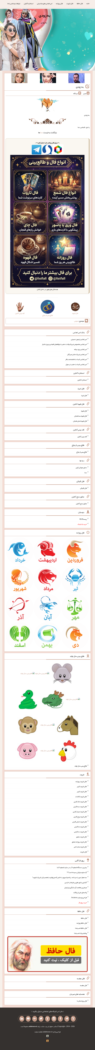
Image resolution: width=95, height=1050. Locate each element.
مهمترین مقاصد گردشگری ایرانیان (75, 887)
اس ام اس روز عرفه (80, 349)
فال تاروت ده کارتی (80, 831)
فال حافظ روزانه (82, 923)
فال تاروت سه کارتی (80, 806)
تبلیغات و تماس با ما (13, 3)
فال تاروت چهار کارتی (80, 811)
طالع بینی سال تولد (80, 766)
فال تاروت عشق (81, 836)
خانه (87, 3)
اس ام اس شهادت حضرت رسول (76, 364)
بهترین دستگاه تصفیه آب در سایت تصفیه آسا (72, 867)
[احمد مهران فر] (76, 78)
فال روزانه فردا (82, 1001)
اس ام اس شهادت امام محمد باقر (76, 359)
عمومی (76, 321)
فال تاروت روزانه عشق (79, 841)
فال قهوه (84, 411)
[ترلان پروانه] (48, 78)
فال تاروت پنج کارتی (80, 816)
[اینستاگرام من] (53, 1019)
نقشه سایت (38, 1031)
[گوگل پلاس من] (34, 1019)
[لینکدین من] (21, 1019)
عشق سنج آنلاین (81, 503)
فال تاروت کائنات (81, 796)
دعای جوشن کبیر (81, 467)
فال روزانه (59, 3)
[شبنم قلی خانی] (19, 78)
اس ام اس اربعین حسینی (79, 339)
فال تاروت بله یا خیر (80, 846)
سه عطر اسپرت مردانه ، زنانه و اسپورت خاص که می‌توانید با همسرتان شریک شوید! (59, 877)
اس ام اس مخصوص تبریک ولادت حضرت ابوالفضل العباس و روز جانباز (64, 344)
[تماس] (47, 1019)
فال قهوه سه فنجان (80, 416)
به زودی (44, 15)
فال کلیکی (83, 488)
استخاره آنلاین (28, 3)
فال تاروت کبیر (82, 786)
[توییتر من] (41, 1019)
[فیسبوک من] (60, 1019)
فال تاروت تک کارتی (80, 801)
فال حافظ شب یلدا (81, 928)
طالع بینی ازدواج (81, 452)
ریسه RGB (83, 519)
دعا (41, 132)
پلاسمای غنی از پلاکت (80, 892)
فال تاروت (69, 3)
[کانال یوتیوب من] (28, 1019)
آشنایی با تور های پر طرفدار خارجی (76, 882)
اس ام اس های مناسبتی (44, 3)
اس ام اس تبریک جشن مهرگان (77, 354)
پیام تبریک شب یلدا (80, 933)
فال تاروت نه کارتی (80, 826)
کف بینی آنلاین (82, 436)
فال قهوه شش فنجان (80, 421)
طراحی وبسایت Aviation (79, 897)
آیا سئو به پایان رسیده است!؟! (77, 872)
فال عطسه (83, 985)
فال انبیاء (84, 395)
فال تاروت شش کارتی (79, 821)
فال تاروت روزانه (81, 781)
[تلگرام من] (66, 1019)
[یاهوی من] (73, 1019)
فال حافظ (80, 3)
